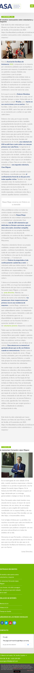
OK (28, 644)
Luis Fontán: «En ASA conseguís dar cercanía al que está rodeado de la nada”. (10, 590)
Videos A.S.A (4, 607)
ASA (11, 64)
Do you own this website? (9, 644)
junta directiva (8, 292)
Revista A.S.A (4, 603)
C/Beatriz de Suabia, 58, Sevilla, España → (13, 655)
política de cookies (17, 668)
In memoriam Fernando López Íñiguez (9, 582)
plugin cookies (30, 670)
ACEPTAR (17, 671)
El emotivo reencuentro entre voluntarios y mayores (9, 576)
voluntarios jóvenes (10, 326)
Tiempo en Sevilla (5, 611)
